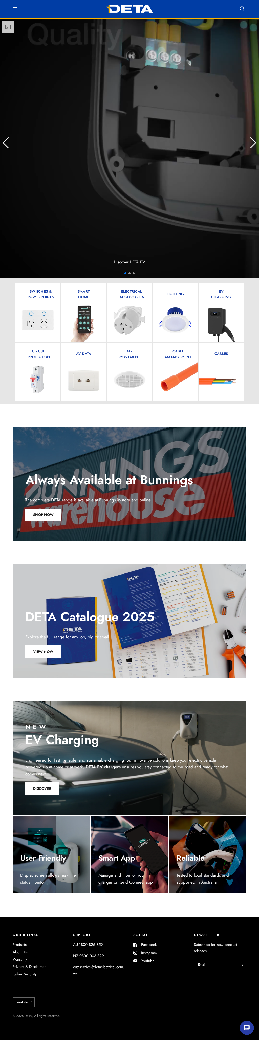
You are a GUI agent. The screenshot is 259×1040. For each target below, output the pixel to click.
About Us (20, 952)
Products (20, 944)
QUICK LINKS (25, 935)
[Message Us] (247, 1028)
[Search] (242, 9)
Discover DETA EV (129, 262)
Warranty (20, 959)
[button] (253, 143)
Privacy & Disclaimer (29, 967)
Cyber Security (25, 974)
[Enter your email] (241, 965)
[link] (132, 294)
